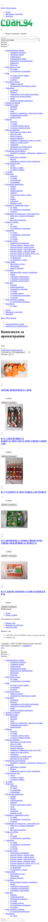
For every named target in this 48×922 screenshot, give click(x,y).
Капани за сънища (13, 103)
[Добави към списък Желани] (2, 386)
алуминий (14, 90)
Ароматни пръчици (18, 52)
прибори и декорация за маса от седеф (25, 140)
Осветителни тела (13, 163)
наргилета (14, 201)
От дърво (14, 69)
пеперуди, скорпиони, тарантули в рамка (26, 113)
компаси (13, 193)
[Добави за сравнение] (2, 432)
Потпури (13, 65)
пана (12, 111)
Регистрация (11, 8)
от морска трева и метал (19, 126)
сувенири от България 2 (19, 277)
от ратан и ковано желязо (20, 128)
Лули (12, 197)
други (12, 166)
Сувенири (10, 270)
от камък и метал (17, 293)
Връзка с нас (11, 623)
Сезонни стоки (11, 241)
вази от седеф (15, 134)
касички (13, 285)
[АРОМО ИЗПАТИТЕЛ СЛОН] (14, 381)
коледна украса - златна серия (22, 247)
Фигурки (9, 283)
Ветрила (13, 92)
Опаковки (10, 155)
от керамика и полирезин (20, 210)
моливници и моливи (18, 289)
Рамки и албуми (12, 222)
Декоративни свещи (18, 59)
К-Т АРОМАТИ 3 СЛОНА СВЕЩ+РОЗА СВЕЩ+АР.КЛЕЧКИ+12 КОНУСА (22, 541)
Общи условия (11, 615)
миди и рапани (16, 136)
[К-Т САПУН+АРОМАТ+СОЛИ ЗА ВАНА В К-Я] (14, 583)
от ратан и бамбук (17, 170)
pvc (11, 224)
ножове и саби (16, 203)
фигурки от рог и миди (19, 149)
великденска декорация (19, 243)
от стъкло (14, 239)
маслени (13, 109)
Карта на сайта (11, 627)
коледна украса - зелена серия (22, 245)
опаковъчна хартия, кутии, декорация (25, 161)
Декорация (10, 88)
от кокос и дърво (16, 168)
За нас (8, 613)
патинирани (15, 182)
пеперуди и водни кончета (20, 96)
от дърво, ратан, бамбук (19, 75)
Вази (7, 73)
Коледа (13, 159)
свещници (14, 145)
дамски (13, 186)
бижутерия (14, 266)
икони (12, 274)
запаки (13, 189)
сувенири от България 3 (19, 279)
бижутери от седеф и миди (20, 132)
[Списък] (2, 348)
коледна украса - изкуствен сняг (23, 249)
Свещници (10, 230)
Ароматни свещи (17, 55)
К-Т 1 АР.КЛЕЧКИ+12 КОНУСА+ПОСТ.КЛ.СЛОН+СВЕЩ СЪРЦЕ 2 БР (24, 441)
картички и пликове (18, 157)
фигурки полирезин (18, 220)
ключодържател (16, 191)
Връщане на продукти (14, 625)
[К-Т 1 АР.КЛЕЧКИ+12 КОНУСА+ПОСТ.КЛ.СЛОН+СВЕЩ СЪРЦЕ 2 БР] (14, 430)
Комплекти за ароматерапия (21, 61)
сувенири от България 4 (19, 281)
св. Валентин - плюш (18, 260)
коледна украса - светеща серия (22, 251)
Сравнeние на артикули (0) (11, 350)
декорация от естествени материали (24, 94)
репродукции (15, 117)
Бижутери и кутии (13, 67)
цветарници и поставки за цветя (23, 86)
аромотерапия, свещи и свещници (23, 272)
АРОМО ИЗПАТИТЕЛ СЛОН (16, 390)
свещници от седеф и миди (21, 147)
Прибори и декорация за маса (17, 205)
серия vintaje (10, 262)
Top (2, 648)
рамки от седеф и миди (19, 142)
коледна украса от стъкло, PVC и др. (24, 254)
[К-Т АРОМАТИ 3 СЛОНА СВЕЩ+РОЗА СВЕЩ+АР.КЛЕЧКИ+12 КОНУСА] (14, 532)
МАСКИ (13, 107)
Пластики (9, 174)
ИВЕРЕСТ (27, 646)
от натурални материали (20, 302)
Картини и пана (12, 105)
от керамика (15, 78)
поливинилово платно (19, 115)
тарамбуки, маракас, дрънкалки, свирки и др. (28, 153)
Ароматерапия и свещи (15, 50)
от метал (13, 80)
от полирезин (15, 180)
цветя (12, 98)
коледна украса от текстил (20, 256)
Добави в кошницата (9, 403)
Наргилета (14, 63)
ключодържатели (17, 287)
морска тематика (17, 138)
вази (12, 218)
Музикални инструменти (16, 151)
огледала (13, 122)
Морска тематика (12, 130)
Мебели (9, 119)
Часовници (10, 304)
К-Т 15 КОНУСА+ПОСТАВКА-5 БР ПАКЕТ (23, 492)
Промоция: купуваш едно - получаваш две (22, 214)
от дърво (13, 124)
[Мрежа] (4, 348)
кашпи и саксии (16, 84)
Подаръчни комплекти (15, 184)
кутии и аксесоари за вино (20, 195)
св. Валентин (15, 258)
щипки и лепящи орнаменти (21, 101)
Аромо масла (15, 57)
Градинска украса (13, 82)
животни (13, 176)
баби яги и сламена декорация (22, 216)
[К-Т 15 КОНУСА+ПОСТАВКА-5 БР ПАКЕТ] (14, 483)
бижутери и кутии (17, 264)
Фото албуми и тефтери (15, 300)
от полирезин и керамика (20, 71)
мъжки (13, 199)
